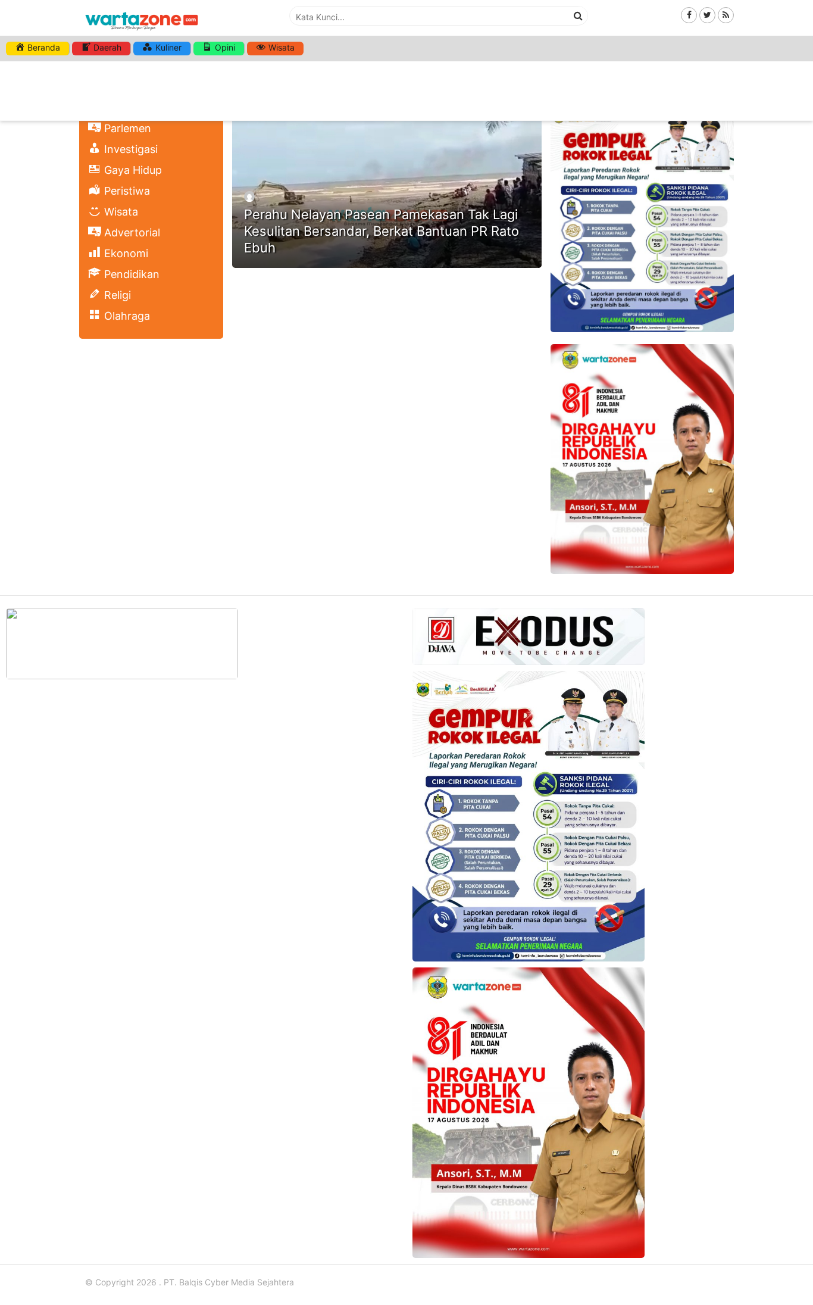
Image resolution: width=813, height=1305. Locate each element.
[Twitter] (707, 14)
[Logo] (141, 31)
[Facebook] (689, 14)
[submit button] (578, 15)
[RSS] (726, 14)
